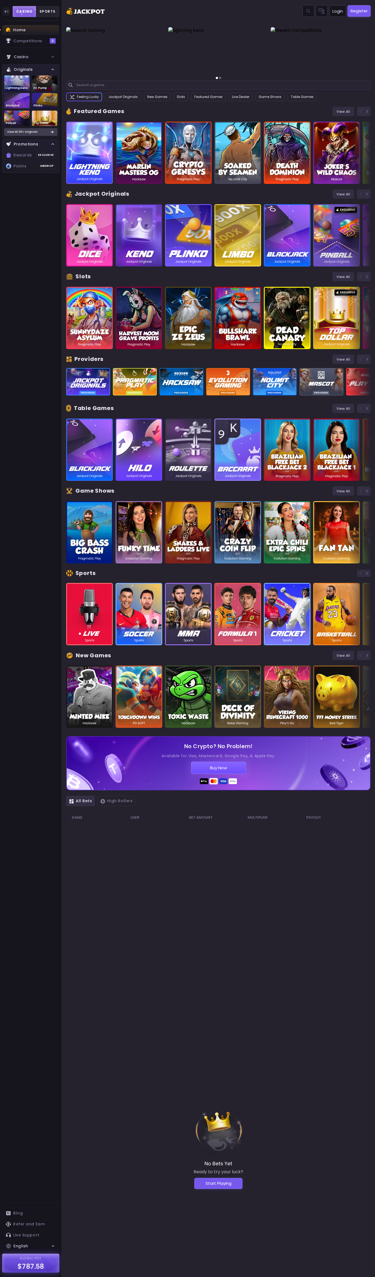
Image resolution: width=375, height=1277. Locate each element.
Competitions (33, 41)
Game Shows (270, 96)
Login (337, 11)
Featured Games (208, 96)
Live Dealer (240, 96)
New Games (157, 96)
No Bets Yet (218, 1163)
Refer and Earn (29, 1224)
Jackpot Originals (123, 96)
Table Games (302, 96)
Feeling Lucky (88, 96)
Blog (18, 1213)
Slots (181, 96)
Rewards (33, 155)
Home (19, 30)
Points (33, 166)
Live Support (26, 1235)
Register (359, 11)
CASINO (24, 11)
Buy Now (218, 768)
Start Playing (218, 1183)
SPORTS (48, 11)
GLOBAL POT (31, 1258)
